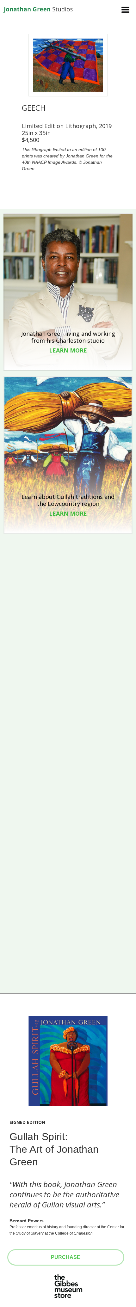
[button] (125, 8)
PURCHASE (65, 1257)
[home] (38, 9)
